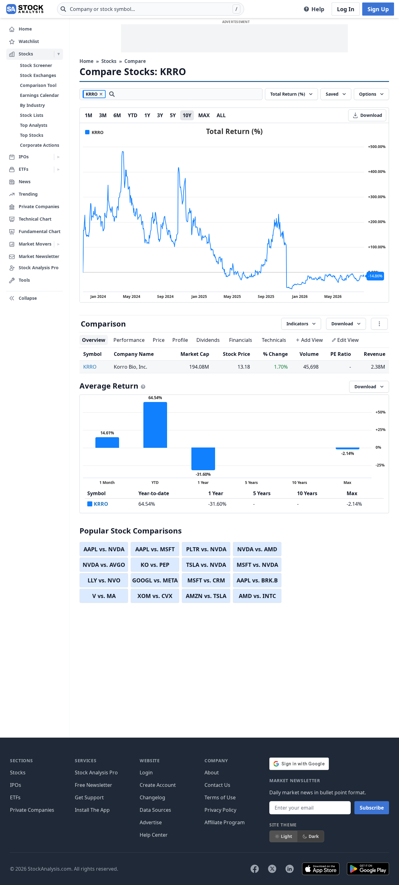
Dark (314, 836)
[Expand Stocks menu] (58, 54)
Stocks (109, 61)
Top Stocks (31, 135)
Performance (129, 340)
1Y (147, 115)
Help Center (154, 834)
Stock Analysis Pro (96, 772)
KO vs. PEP (155, 564)
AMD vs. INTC (257, 596)
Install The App (92, 809)
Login (146, 772)
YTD (132, 115)
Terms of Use (220, 797)
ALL (221, 115)
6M (117, 115)
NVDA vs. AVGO (104, 564)
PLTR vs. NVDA (206, 549)
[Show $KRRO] (94, 132)
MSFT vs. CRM (206, 580)
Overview (93, 340)
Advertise (151, 822)
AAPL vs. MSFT (155, 549)
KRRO (90, 366)
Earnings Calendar (39, 95)
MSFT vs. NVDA (257, 564)
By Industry (32, 105)
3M (103, 115)
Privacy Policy (220, 809)
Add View (312, 340)
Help (317, 9)
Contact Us (217, 785)
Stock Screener (36, 65)
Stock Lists (31, 115)
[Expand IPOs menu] (58, 157)
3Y (160, 115)
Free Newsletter (93, 785)
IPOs (15, 785)
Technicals (274, 340)
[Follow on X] (272, 869)
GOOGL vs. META (155, 580)
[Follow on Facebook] (255, 869)
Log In (345, 9)
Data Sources (155, 809)
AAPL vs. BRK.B (257, 580)
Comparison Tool (38, 85)
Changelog (152, 797)
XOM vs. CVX (154, 596)
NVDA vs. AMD (257, 549)
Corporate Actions (39, 145)
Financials (240, 340)
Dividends (208, 340)
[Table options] (379, 324)
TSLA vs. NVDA (206, 564)
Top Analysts (33, 125)
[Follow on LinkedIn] (290, 869)
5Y (173, 115)
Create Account (158, 785)
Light (286, 836)
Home (86, 61)
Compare (135, 61)
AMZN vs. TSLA (206, 596)
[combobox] (150, 9)
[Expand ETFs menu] (58, 169)
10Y (187, 115)
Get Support (89, 797)
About (211, 772)
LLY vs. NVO (104, 580)
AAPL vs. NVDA (104, 549)
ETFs (15, 797)
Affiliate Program (224, 822)
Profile (180, 340)
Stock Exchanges (38, 75)
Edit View (348, 340)
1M (88, 115)
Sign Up (378, 9)
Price (159, 340)
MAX (204, 115)
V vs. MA (104, 596)
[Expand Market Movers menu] (58, 244)
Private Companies (32, 809)
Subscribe (372, 807)
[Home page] (25, 9)
